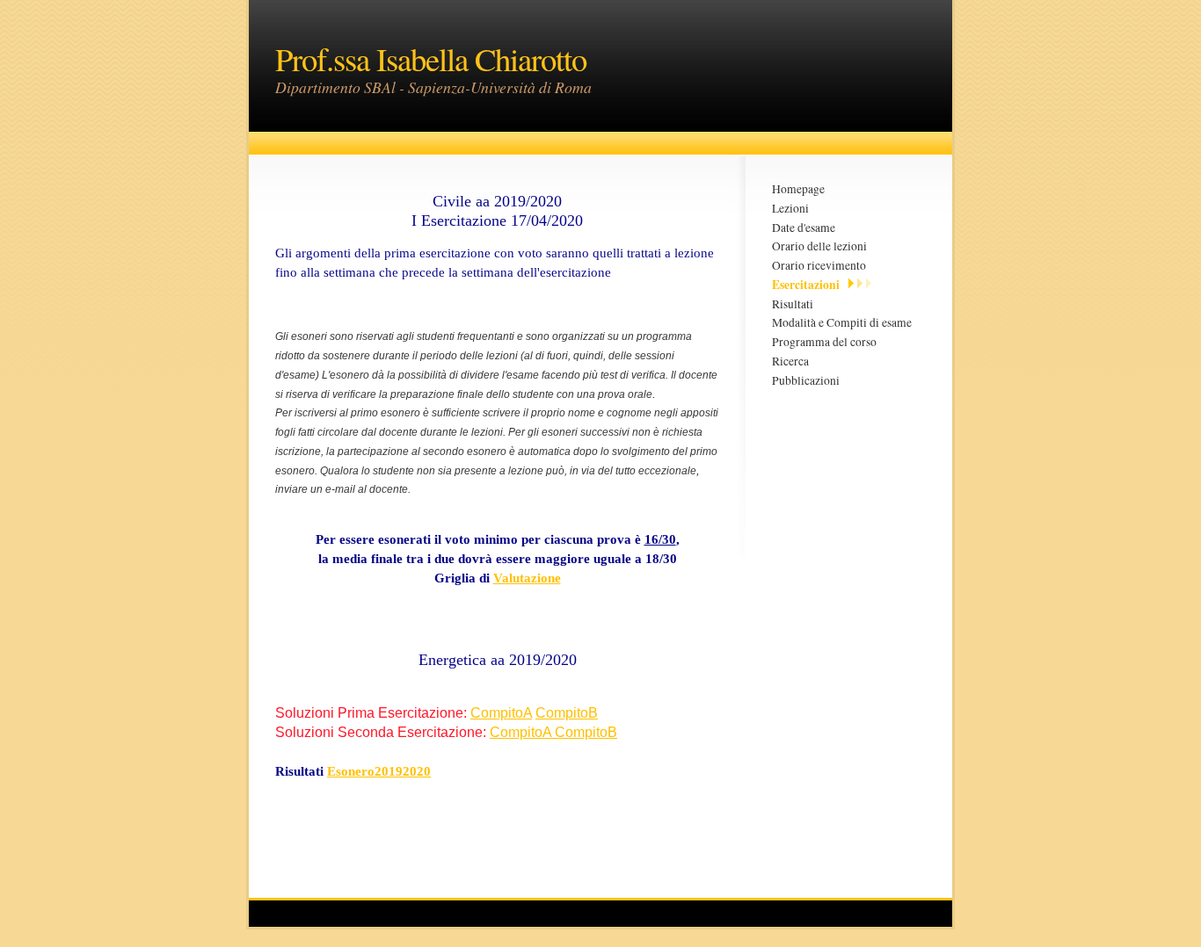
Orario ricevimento (819, 265)
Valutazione (527, 578)
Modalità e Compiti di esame (842, 322)
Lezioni (790, 208)
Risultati (792, 304)
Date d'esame (803, 227)
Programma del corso (824, 342)
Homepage (798, 189)
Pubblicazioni (806, 380)
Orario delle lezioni (819, 246)
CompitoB (566, 712)
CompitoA (501, 712)
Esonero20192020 (379, 771)
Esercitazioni (806, 284)
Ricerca (790, 361)
